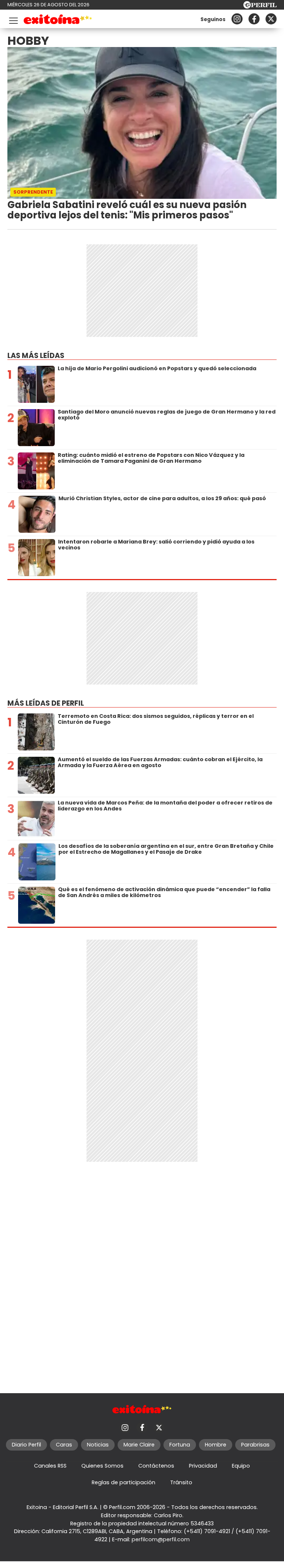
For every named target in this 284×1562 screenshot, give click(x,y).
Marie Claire (139, 1444)
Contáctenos (156, 1465)
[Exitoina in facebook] (254, 18)
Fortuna (179, 1444)
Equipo (241, 1465)
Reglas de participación (123, 1482)
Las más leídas (35, 356)
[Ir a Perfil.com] (260, 6)
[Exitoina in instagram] (237, 18)
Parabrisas (255, 1444)
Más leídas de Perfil (45, 703)
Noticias (98, 1444)
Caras (64, 1444)
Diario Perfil (26, 1444)
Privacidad (203, 1465)
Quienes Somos (102, 1465)
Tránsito (181, 1482)
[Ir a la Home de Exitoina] (58, 20)
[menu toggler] (12, 19)
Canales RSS (50, 1465)
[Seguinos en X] (271, 18)
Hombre (215, 1444)
